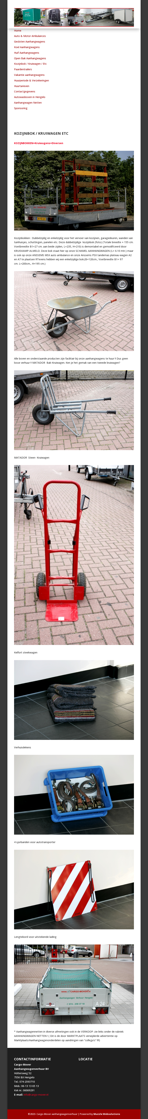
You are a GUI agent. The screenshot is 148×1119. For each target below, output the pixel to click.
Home (17, 30)
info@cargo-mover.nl (35, 1094)
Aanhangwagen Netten (28, 102)
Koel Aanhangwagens (27, 47)
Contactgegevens (24, 91)
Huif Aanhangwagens (26, 52)
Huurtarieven (21, 86)
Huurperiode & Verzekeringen (31, 80)
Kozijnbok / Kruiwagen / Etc (30, 63)
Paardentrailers (23, 69)
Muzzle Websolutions (106, 1114)
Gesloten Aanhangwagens (29, 41)
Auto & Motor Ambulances (30, 36)
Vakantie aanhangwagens (29, 75)
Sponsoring (20, 108)
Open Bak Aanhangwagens (30, 58)
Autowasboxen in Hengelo (29, 97)
